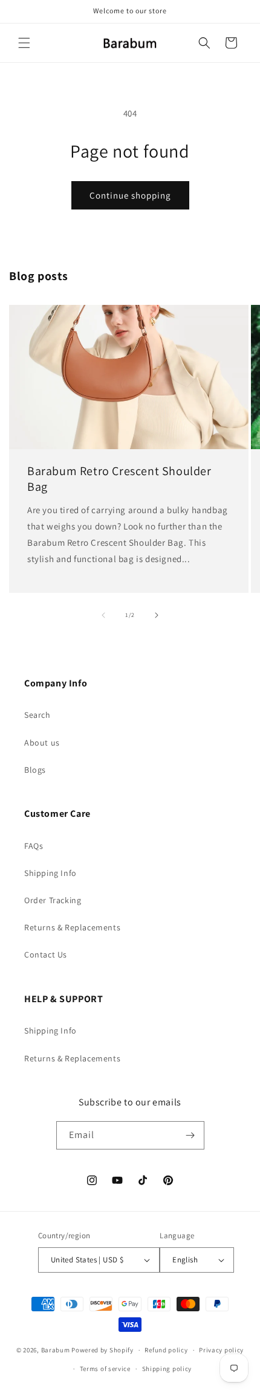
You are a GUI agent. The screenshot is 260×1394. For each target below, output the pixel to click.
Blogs (35, 769)
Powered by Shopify (102, 1350)
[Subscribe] (190, 1135)
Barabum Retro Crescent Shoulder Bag (119, 478)
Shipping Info (50, 873)
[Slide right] (156, 615)
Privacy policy (221, 1350)
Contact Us (45, 954)
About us (42, 742)
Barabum (55, 1350)
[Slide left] (103, 615)
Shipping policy (167, 1368)
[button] (24, 43)
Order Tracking (52, 900)
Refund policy (166, 1350)
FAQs (33, 845)
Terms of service (105, 1368)
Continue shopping (130, 195)
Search (37, 714)
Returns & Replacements (72, 927)
